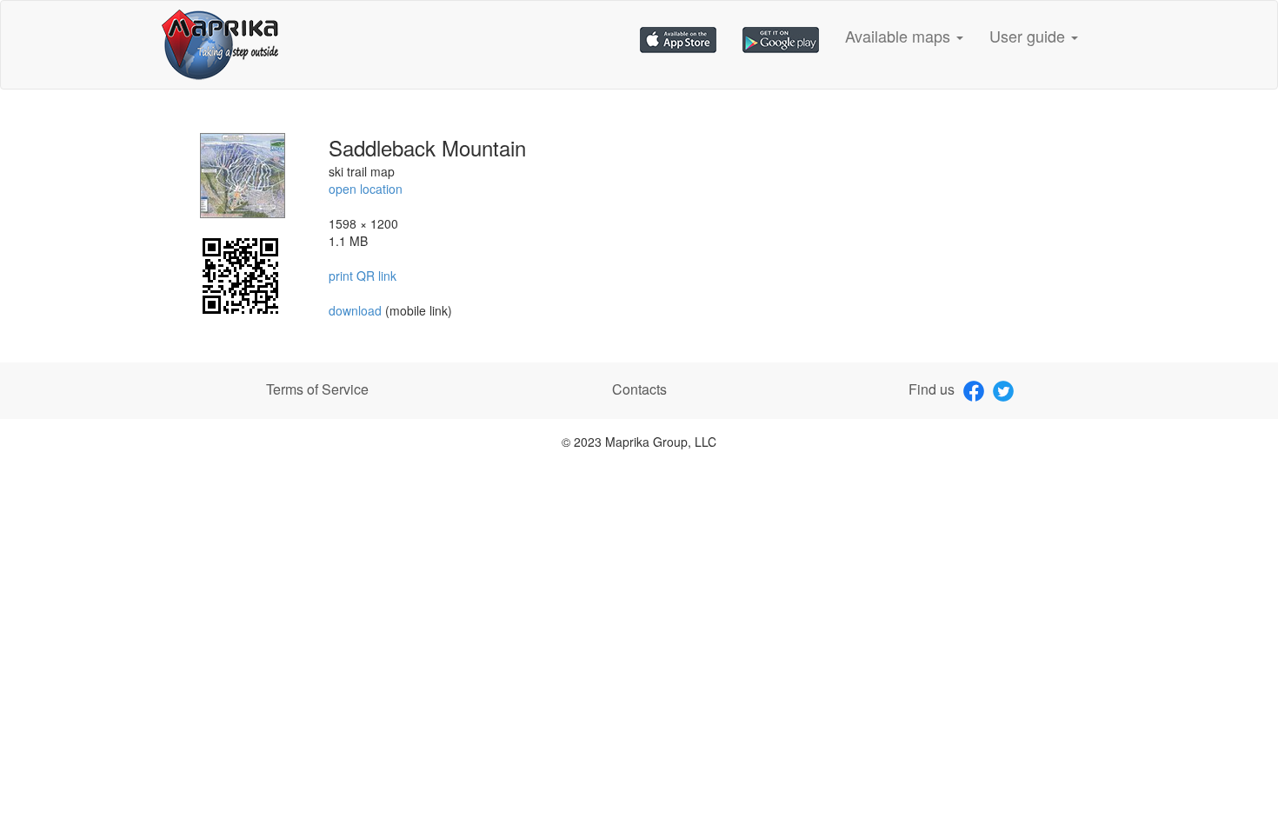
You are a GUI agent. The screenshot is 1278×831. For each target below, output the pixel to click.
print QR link (362, 275)
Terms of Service (317, 389)
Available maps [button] (900, 35)
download (357, 310)
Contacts (639, 389)
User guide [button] (1029, 35)
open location (366, 188)
